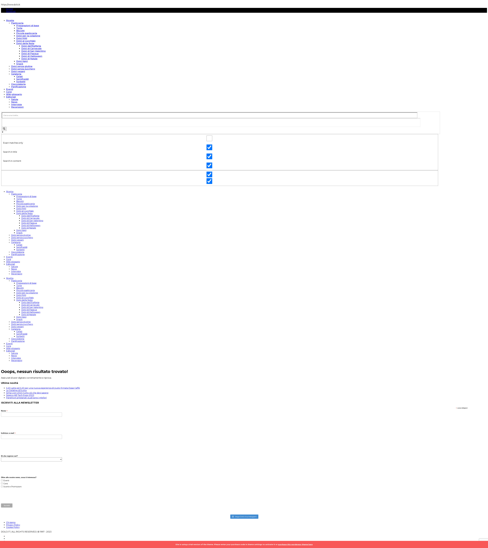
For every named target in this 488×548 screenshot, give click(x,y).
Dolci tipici (22, 61)
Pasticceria (17, 23)
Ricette (10, 20)
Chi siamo (11, 522)
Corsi (9, 92)
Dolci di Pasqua (30, 53)
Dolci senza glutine (21, 66)
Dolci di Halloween (31, 56)
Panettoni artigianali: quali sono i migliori (26, 398)
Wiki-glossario (14, 94)
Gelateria (16, 74)
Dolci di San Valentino (33, 51)
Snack (19, 64)
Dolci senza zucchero (23, 69)
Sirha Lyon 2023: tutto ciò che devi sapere (27, 393)
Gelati (19, 76)
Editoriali (11, 97)
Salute (14, 99)
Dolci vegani (18, 71)
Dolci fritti (21, 38)
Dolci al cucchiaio (25, 41)
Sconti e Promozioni (12, 486)
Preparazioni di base (27, 25)
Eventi (9, 89)
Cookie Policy (13, 527)
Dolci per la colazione (28, 35)
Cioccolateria (18, 84)
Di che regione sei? (9, 456)
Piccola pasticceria (26, 33)
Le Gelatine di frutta (16, 390)
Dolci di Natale (29, 58)
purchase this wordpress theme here (295, 544)
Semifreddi (22, 79)
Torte (19, 28)
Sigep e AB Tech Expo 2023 (20, 395)
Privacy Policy (13, 525)
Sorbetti (20, 81)
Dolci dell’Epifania (31, 46)
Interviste (16, 104)
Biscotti (20, 30)
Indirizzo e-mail (8, 433)
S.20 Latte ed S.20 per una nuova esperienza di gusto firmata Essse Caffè (43, 388)
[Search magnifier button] (4, 129)
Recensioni (17, 107)
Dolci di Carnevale (31, 48)
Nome (4, 411)
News (14, 102)
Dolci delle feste (25, 43)
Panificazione (18, 86)
